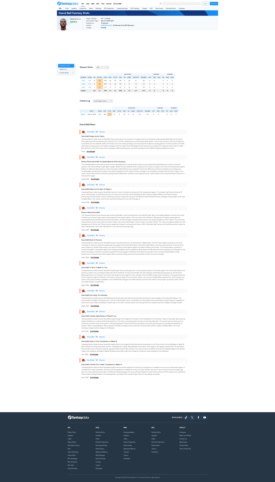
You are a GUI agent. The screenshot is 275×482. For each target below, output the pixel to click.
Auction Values (100, 458)
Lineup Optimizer (122, 8)
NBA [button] (92, 4)
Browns (102, 132)
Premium (214, 3)
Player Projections (129, 442)
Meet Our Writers (185, 435)
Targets (144, 8)
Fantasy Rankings (101, 445)
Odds (69, 439)
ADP (151, 8)
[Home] (67, 3)
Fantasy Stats (100, 432)
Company (182, 432)
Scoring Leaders (129, 432)
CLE (89, 81)
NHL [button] (97, 4)
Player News (72, 442)
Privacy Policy (183, 445)
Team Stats (72, 455)
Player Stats (72, 432)
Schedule (182, 8)
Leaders (74, 8)
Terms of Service (185, 449)
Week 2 (83, 114)
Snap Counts (159, 8)
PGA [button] (102, 4)
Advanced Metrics (102, 452)
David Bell (90, 132)
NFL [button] (83, 4)
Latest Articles (72, 468)
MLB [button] (87, 4)
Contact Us (183, 439)
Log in (205, 3)
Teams (98, 465)
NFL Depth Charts (73, 445)
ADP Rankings (100, 455)
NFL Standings (72, 458)
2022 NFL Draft (106, 25)
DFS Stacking (135, 8)
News (91, 8)
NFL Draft (71, 465)
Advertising (183, 442)
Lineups (98, 462)
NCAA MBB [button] (117, 4)
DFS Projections (109, 8)
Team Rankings (73, 452)
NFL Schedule (72, 462)
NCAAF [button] (109, 4)
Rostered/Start (171, 8)
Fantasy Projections (102, 442)
